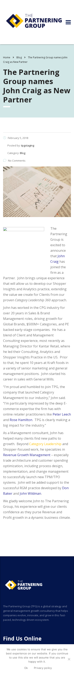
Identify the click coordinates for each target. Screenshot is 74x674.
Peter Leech (62, 414)
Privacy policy (43, 668)
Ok (26, 668)
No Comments (16, 160)
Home (6, 57)
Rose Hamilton (21, 420)
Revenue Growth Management (26, 455)
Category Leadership (45, 444)
